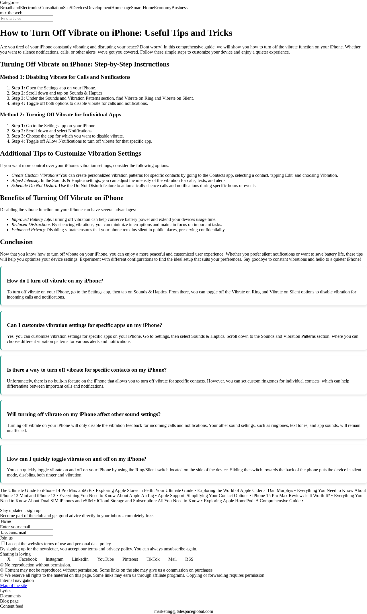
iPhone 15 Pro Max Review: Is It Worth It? (291, 495)
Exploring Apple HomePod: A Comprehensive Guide (252, 500)
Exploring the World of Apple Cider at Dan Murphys (245, 490)
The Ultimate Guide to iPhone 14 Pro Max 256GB (46, 490)
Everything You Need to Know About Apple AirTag (106, 495)
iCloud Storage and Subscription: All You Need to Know (148, 500)
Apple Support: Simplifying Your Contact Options (203, 495)
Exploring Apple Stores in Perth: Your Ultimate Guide (144, 490)
